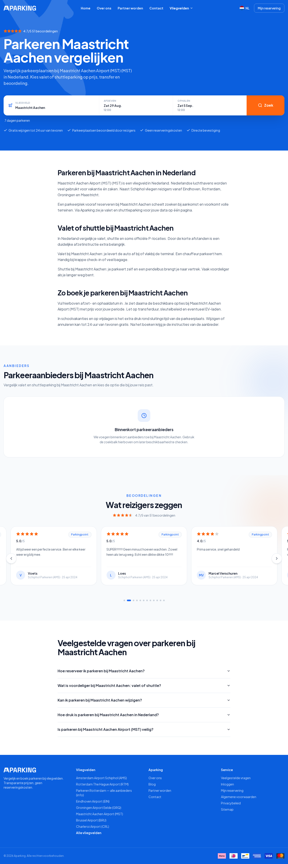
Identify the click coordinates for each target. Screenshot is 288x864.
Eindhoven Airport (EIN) (93, 801)
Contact (156, 8)
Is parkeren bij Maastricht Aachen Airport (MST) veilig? (105, 729)
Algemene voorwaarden (238, 797)
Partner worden (130, 8)
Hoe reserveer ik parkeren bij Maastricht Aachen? (101, 670)
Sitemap (227, 809)
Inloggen (227, 784)
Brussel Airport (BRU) (91, 820)
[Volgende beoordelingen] (277, 558)
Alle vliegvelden (88, 833)
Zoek (268, 105)
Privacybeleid (231, 803)
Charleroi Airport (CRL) (92, 826)
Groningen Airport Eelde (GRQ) (98, 808)
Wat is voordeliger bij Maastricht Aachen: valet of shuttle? (109, 685)
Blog (152, 784)
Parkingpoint (79, 534)
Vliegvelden (179, 8)
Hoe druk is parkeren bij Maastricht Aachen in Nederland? (108, 714)
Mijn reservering (269, 8)
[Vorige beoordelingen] (11, 558)
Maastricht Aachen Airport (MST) (99, 814)
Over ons (104, 8)
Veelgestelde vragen (236, 778)
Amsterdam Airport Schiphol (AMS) (101, 778)
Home (85, 8)
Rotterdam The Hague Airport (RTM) (102, 784)
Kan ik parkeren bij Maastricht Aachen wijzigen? (100, 700)
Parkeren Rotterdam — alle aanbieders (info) (104, 792)
